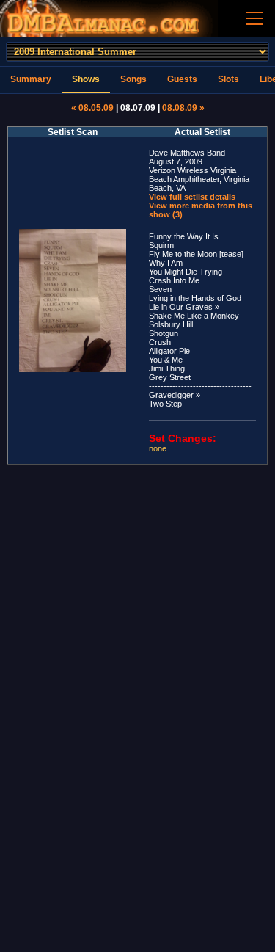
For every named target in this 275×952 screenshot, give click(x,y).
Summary (30, 79)
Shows (86, 79)
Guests (182, 79)
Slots (228, 79)
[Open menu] (254, 18)
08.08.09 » (183, 108)
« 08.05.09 (92, 108)
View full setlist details (192, 196)
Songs (133, 79)
